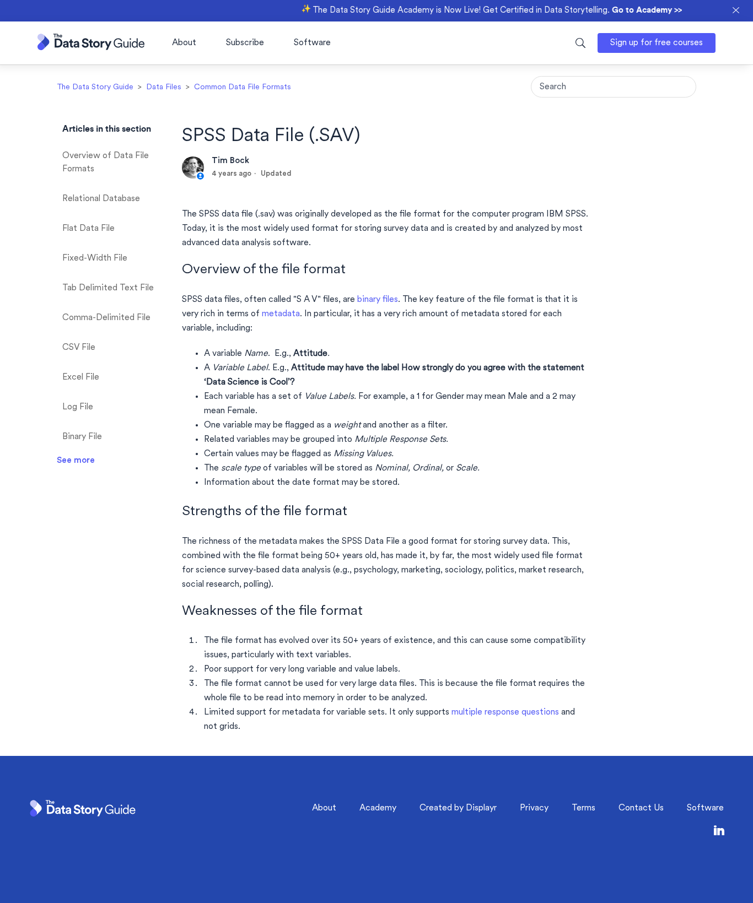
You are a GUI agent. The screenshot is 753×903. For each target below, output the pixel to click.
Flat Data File (88, 228)
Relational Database (101, 198)
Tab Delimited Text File (108, 288)
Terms (583, 808)
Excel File (80, 377)
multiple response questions (505, 712)
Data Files (163, 87)
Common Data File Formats (242, 87)
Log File (77, 407)
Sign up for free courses (656, 43)
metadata (281, 314)
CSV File (78, 347)
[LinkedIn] (719, 833)
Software (312, 43)
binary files (377, 299)
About (184, 43)
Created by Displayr (458, 808)
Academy (377, 808)
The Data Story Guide (95, 87)
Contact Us (641, 808)
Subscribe (245, 43)
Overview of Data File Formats (105, 163)
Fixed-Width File (94, 258)
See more (76, 460)
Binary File (82, 436)
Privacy (534, 808)
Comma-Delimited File (106, 317)
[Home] (90, 48)
